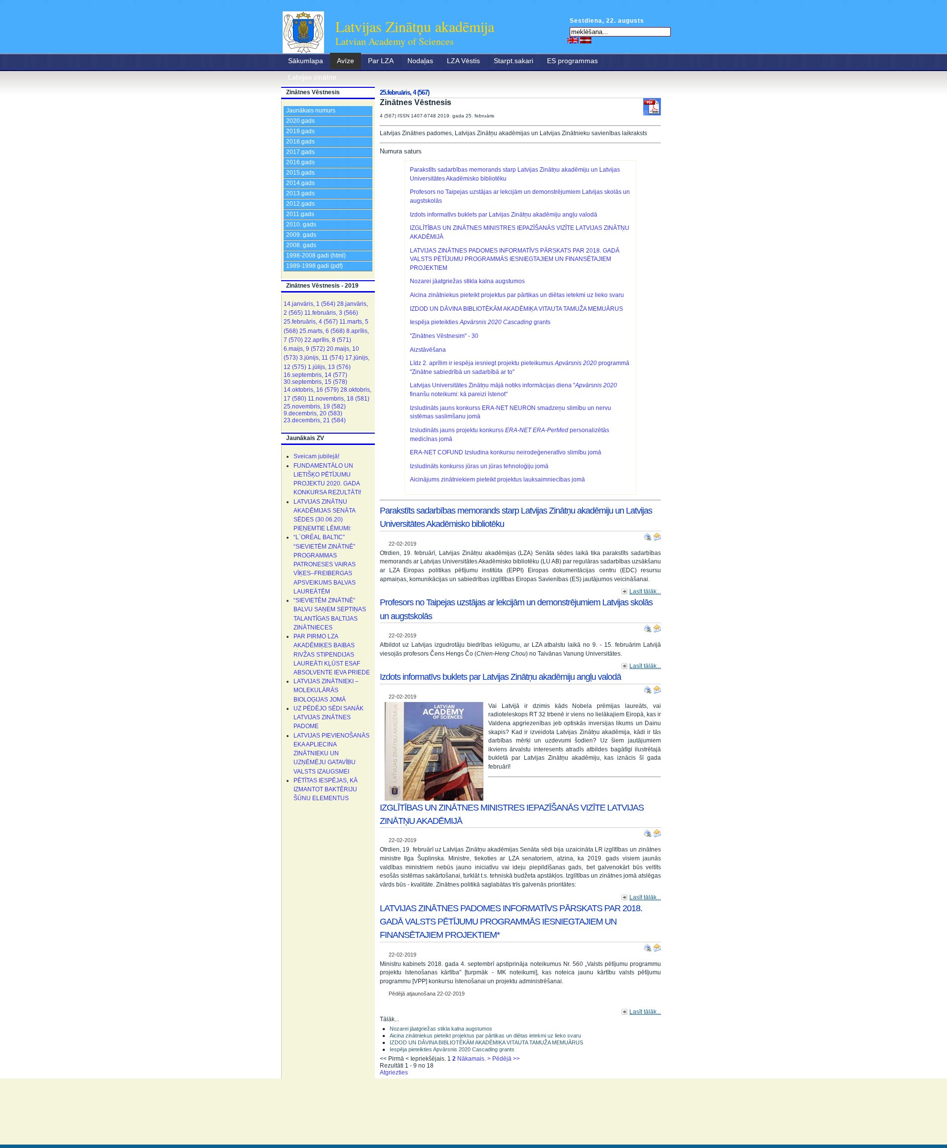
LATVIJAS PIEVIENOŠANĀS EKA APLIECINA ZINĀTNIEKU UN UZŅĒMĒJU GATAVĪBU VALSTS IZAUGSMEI (331, 753)
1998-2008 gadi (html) (316, 255)
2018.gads (300, 141)
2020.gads (300, 120)
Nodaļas (420, 61)
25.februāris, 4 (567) (311, 321)
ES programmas (572, 61)
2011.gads (300, 214)
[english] (573, 40)
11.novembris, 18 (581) (338, 398)
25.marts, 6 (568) (322, 331)
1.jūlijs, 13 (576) (329, 367)
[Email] (657, 534)
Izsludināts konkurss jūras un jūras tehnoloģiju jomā (479, 466)
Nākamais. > (474, 1058)
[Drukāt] (648, 534)
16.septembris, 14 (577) (315, 374)
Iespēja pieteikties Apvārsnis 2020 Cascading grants (452, 1049)
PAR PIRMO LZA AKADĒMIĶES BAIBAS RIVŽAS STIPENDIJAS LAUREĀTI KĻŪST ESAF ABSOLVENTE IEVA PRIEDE (331, 654)
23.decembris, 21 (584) (315, 420)
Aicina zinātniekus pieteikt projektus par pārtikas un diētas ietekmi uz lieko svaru (517, 295)
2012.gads (300, 203)
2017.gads (300, 151)
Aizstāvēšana (428, 349)
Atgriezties (394, 1072)
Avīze (345, 61)
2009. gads (301, 234)
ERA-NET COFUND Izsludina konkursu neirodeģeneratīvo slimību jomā (505, 452)
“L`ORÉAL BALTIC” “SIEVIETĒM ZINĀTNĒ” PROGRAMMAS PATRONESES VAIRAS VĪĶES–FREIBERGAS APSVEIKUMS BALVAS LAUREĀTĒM (324, 564)
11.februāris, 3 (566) (331, 312)
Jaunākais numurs (310, 110)
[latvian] (585, 40)
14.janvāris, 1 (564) (309, 303)
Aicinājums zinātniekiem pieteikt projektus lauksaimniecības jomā (497, 479)
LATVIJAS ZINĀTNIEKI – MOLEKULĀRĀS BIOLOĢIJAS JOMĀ (326, 690)
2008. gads (301, 245)
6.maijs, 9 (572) (304, 348)
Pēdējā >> (506, 1058)
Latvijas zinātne (312, 77)
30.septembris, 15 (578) (315, 381)
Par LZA (381, 61)
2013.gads (300, 193)
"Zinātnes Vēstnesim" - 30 (444, 336)
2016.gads (300, 162)
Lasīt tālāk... (645, 591)
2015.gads (300, 172)
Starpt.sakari (513, 61)
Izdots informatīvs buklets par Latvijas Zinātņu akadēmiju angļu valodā (503, 214)
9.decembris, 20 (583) (313, 413)
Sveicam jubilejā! (316, 456)
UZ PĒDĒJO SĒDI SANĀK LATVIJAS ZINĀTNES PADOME (328, 717)
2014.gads (300, 183)
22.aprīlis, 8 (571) (327, 339)
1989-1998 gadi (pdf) (314, 265)
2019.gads (300, 131)
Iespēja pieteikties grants (480, 322)
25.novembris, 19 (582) (315, 406)
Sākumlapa (305, 61)
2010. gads (301, 224)
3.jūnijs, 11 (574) (321, 357)
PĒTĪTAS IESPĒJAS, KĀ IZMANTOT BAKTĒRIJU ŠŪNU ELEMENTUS (325, 789)
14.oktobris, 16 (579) (311, 389)
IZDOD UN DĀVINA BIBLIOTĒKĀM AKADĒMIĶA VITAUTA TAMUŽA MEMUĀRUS (516, 308)
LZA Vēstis (463, 61)
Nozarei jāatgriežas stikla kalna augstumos (467, 281)
